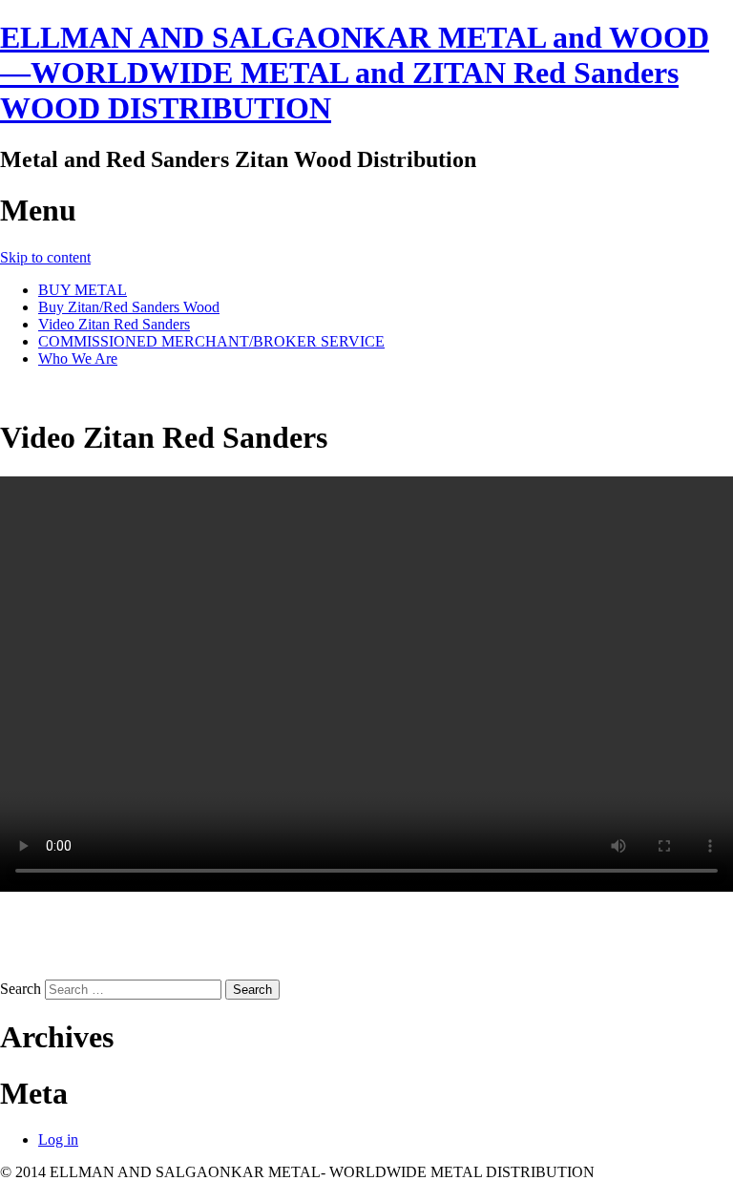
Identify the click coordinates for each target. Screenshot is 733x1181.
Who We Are (77, 358)
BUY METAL (82, 290)
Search (20, 989)
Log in (58, 1139)
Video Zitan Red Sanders (114, 324)
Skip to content (45, 257)
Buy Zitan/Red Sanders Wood (129, 307)
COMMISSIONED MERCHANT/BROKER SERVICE (211, 341)
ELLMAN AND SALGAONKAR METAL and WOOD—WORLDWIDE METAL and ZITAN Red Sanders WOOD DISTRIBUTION (354, 72)
